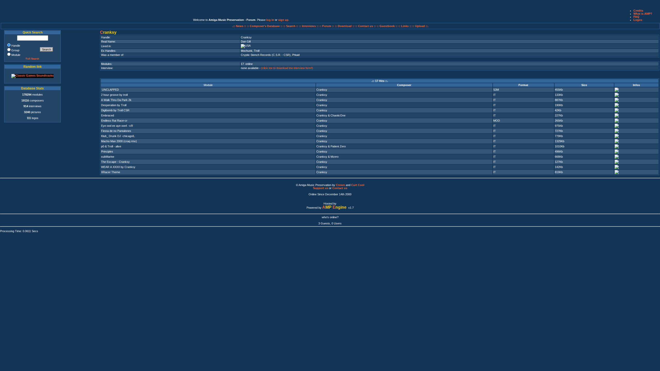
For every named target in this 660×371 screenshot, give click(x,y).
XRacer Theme (110, 172)
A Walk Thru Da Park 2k (116, 100)
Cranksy (321, 89)
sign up (283, 19)
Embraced (107, 115)
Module (208, 85)
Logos (637, 19)
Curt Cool (357, 185)
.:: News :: (239, 26)
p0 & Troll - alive (111, 146)
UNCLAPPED (110, 89)
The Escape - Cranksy (115, 161)
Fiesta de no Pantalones (116, 130)
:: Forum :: (327, 26)
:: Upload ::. (420, 26)
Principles (107, 151)
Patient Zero (338, 146)
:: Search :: (291, 26)
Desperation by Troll (113, 105)
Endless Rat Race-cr (114, 120)
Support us (320, 188)
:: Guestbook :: (387, 26)
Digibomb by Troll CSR (115, 110)
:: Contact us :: (365, 26)
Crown (340, 185)
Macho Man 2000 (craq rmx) (119, 141)
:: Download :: (345, 26)
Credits (638, 10)
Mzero (335, 156)
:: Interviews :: (309, 26)
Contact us (339, 188)
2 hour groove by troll (114, 94)
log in (270, 19)
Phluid (296, 54)
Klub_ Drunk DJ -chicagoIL (118, 136)
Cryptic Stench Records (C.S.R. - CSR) (266, 54)
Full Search (32, 58)
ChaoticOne (338, 115)
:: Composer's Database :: (265, 26)
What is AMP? (642, 13)
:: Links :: (404, 26)
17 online (247, 63)
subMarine (107, 156)
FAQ (636, 16)
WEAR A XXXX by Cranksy (118, 166)
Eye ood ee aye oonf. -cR (117, 125)
